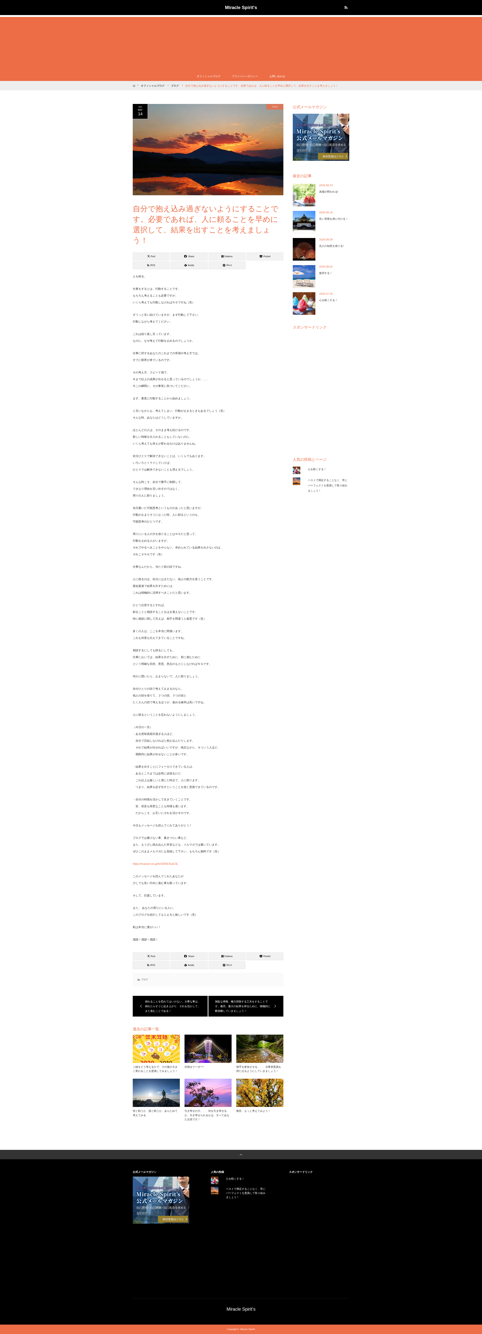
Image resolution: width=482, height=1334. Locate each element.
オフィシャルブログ (208, 76)
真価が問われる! (328, 191)
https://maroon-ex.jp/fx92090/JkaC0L (155, 863)
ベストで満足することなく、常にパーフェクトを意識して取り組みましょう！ (327, 485)
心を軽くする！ (328, 300)
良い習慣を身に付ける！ (333, 218)
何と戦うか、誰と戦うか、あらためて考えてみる (155, 1113)
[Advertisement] (241, 43)
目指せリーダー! (194, 1066)
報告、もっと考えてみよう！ (253, 1110)
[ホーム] (134, 82)
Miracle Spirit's (241, 7)
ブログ (275, 106)
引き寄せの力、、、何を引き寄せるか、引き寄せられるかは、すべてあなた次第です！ (207, 1115)
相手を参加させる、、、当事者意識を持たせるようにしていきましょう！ (258, 1068)
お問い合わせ (277, 76)
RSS (345, 7)
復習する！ (325, 273)
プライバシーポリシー (245, 76)
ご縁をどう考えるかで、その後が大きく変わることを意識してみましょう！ (155, 1068)
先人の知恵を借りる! (331, 245)
